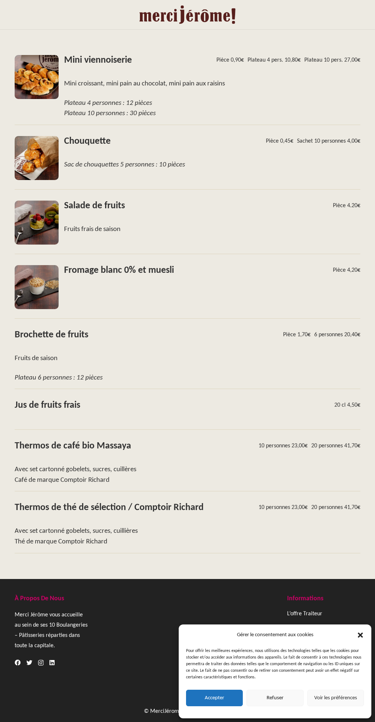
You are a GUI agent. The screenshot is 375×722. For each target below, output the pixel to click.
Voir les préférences (335, 698)
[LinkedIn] (52, 663)
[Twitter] (29, 663)
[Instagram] (41, 663)
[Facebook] (18, 663)
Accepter (214, 698)
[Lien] (187, 15)
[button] (360, 635)
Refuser (275, 698)
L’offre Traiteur (304, 614)
